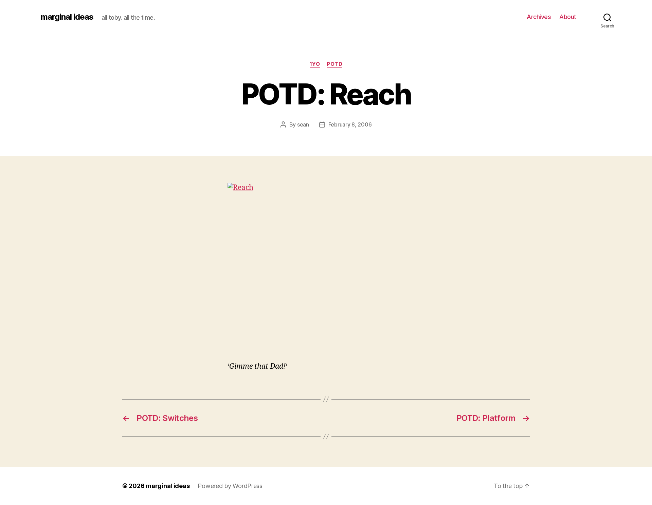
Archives (539, 16)
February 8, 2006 (350, 124)
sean (303, 124)
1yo (315, 64)
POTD (334, 64)
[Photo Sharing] (326, 267)
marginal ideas (67, 17)
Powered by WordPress (230, 485)
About (567, 16)
